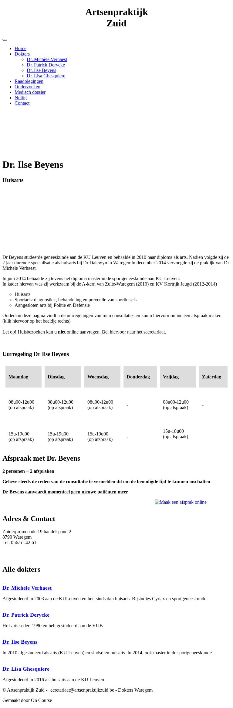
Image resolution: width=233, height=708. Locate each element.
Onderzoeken (27, 86)
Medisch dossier (30, 92)
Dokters (22, 53)
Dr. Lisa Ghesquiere (46, 75)
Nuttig (21, 97)
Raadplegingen (29, 81)
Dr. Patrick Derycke (46, 64)
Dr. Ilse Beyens (41, 70)
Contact (22, 103)
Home (20, 48)
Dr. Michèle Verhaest (47, 59)
